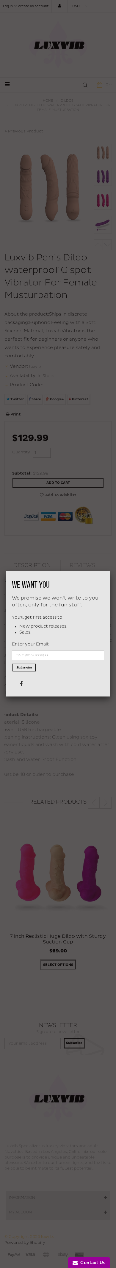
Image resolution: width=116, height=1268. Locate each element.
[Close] (110, 571)
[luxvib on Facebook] (21, 683)
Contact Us (92, 1262)
